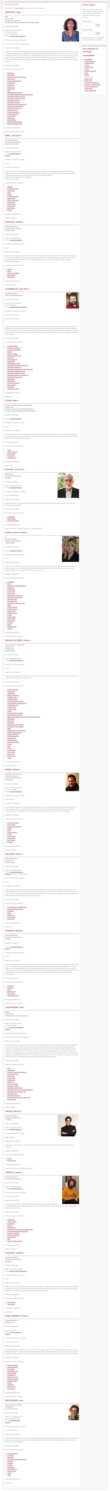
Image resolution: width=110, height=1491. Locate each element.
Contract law (11, 1070)
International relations (13, 102)
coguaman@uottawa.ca (16, 1027)
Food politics (11, 1076)
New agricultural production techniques (18, 1097)
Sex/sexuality (11, 202)
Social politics (11, 619)
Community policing (13, 823)
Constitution (10, 582)
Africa (9, 1068)
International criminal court (15, 595)
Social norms (11, 208)
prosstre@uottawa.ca (16, 1332)
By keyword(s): (87, 30)
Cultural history (11, 707)
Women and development (14, 124)
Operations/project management (16, 104)
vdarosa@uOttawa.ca (16, 487)
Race (8, 746)
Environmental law (12, 1074)
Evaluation (10, 1463)
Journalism (10, 911)
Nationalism (10, 1467)
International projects (13, 100)
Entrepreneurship (12, 359)
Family (9, 271)
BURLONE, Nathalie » (14, 221)
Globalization (11, 89)
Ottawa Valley (11, 381)
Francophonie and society (14, 715)
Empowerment (11, 1375)
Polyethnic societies (90, 71)
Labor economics (12, 452)
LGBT (9, 192)
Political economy (12, 110)
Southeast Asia (11, 120)
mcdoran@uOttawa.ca (16, 551)
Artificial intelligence (13, 695)
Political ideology (12, 607)
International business (13, 363)
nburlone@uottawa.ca (16, 240)
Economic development (14, 81)
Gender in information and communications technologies (23, 717)
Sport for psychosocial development (91, 87)
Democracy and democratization (16, 77)
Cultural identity (11, 709)
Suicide (9, 210)
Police (9, 830)
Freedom (10, 1465)
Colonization (11, 1223)
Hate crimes (10, 721)
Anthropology (11, 693)
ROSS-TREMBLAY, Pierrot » (17, 1315)
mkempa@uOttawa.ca (16, 791)
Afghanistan (10, 73)
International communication (15, 726)
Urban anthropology (13, 521)
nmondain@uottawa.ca (16, 947)
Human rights (11, 591)
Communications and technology (17, 703)
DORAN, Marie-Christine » (16, 532)
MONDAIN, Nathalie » (14, 930)
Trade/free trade (12, 626)
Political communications (14, 732)
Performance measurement (15, 106)
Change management (13, 348)
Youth (9, 1475)
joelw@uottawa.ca (15, 1420)
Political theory (11, 611)
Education (10, 988)
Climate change (12, 1221)
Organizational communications (16, 730)
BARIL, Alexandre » (13, 135)
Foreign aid (10, 85)
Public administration (13, 273)
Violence (9, 628)
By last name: (87, 21)
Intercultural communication (15, 724)
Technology (10, 387)
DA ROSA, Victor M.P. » (15, 469)
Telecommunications (13, 389)
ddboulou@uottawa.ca (16, 660)
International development (15, 92)
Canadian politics (12, 346)
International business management (17, 365)
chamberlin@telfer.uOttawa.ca (18, 307)
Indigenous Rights (12, 1084)
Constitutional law (12, 1371)
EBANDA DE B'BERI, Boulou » (18, 640)
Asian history (11, 75)
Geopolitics (10, 587)
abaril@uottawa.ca (15, 154)
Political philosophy (13, 734)
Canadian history (12, 697)
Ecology (9, 1225)
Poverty (9, 615)
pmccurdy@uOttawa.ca (16, 872)
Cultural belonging (12, 705)
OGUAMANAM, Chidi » (15, 1007)
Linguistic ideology (12, 196)
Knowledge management (14, 377)
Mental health (11, 198)
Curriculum (10, 986)
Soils (8, 1239)
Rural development (12, 114)
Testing (9, 1473)
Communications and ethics (15, 701)
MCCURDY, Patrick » (14, 853)
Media (9, 728)
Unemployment (11, 458)
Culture (9, 352)
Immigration (10, 723)
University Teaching (13, 995)
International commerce (14, 367)
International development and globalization (20, 94)
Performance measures (14, 108)
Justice (9, 605)
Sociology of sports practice (93, 84)
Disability (10, 187)
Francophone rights (13, 189)
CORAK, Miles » (12, 400)
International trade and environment (17, 375)
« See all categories (88, 55)
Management (11, 379)
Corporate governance (14, 350)
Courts (9, 584)
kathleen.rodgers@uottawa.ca (18, 1271)
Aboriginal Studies (12, 689)
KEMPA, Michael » (13, 769)
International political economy (16, 96)
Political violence (12, 613)
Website (7, 155)
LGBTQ (9, 194)
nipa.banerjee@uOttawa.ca (18, 36)
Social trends (11, 277)
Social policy (11, 118)
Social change (11, 116)
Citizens (9, 269)
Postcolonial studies (13, 742)
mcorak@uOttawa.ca (16, 419)
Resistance (10, 1385)
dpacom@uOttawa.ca (16, 1129)
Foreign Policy (11, 1078)
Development (11, 79)
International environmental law (16, 1092)
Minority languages (12, 200)
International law (12, 599)
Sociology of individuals (92, 82)
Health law (10, 1082)
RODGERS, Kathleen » (15, 1252)
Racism (9, 748)
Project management (13, 112)
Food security (11, 83)
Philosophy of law (12, 1377)
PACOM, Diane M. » (13, 1111)
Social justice (11, 206)
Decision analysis (12, 354)
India (8, 90)
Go (98, 25)
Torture (9, 624)
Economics (10, 357)
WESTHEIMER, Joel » (14, 1400)
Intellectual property (13, 1086)
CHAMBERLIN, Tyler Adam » (17, 288)
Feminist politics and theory (15, 713)
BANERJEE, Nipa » (13, 12)
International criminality (14, 826)
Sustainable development (14, 122)
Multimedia (10, 915)
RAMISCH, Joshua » (14, 1172)
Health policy (11, 191)
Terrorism (10, 623)
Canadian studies (12, 699)
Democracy (10, 1457)
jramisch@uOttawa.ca (16, 1188)
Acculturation (11, 517)
